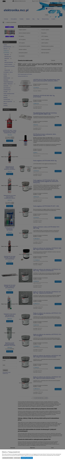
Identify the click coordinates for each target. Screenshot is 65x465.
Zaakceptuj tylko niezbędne (8, 457)
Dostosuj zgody (17, 457)
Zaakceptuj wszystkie (27, 457)
